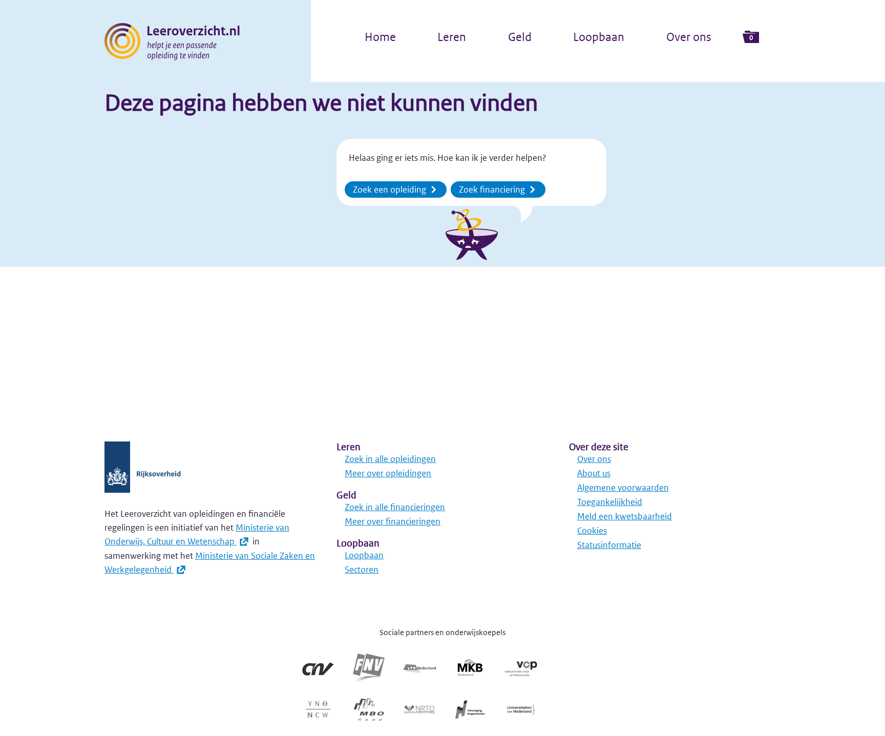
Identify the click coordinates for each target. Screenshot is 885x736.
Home (380, 37)
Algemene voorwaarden (623, 487)
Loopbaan (598, 37)
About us (593, 473)
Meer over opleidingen (388, 473)
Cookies (592, 530)
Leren (451, 37)
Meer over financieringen (392, 521)
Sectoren (361, 569)
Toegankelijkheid (609, 502)
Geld (520, 37)
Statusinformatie (609, 545)
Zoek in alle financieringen (395, 507)
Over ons (688, 37)
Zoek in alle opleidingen (390, 459)
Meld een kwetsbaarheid (624, 516)
